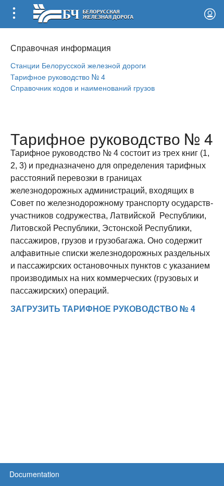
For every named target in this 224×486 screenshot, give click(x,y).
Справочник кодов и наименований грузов (82, 87)
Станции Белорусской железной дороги (78, 64)
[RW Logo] (83, 12)
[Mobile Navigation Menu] (14, 14)
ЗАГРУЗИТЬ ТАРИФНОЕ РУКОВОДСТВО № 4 (102, 308)
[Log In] (210, 14)
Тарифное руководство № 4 (57, 76)
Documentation (34, 474)
